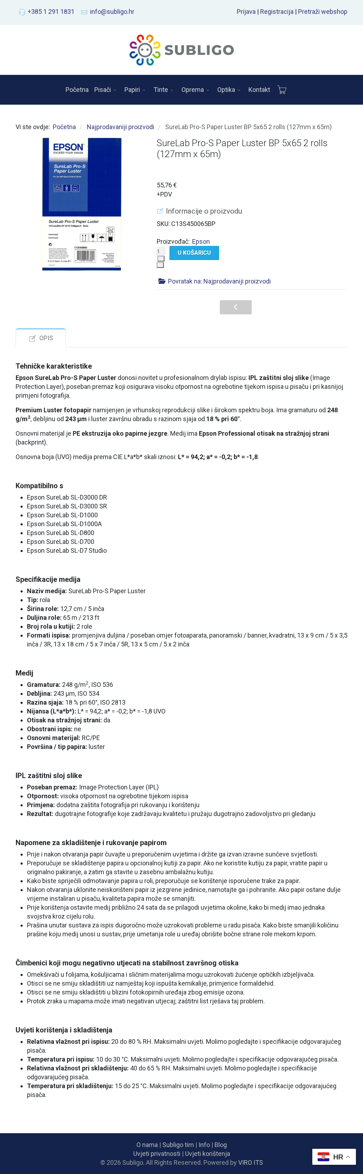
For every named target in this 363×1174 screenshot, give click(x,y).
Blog (220, 1144)
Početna (77, 89)
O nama (147, 1144)
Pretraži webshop (322, 11)
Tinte (160, 89)
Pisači (102, 89)
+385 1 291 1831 (51, 11)
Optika (226, 89)
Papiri (132, 89)
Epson (201, 241)
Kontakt (259, 89)
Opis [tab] (46, 338)
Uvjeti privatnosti (156, 1153)
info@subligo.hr (112, 11)
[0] (282, 90)
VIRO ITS (250, 1162)
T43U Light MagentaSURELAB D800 (234, 308)
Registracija (277, 11)
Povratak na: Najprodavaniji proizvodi (219, 281)
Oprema (193, 89)
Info (204, 1144)
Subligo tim (178, 1144)
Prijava (246, 11)
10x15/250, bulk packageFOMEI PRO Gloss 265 (268, 308)
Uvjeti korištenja (207, 1153)
